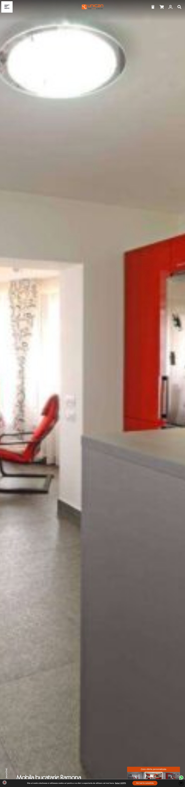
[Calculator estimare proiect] (153, 7)
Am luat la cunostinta (145, 783)
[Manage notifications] (5, 782)
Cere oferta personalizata (153, 769)
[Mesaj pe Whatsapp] (181, 779)
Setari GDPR (120, 783)
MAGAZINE (6, 773)
